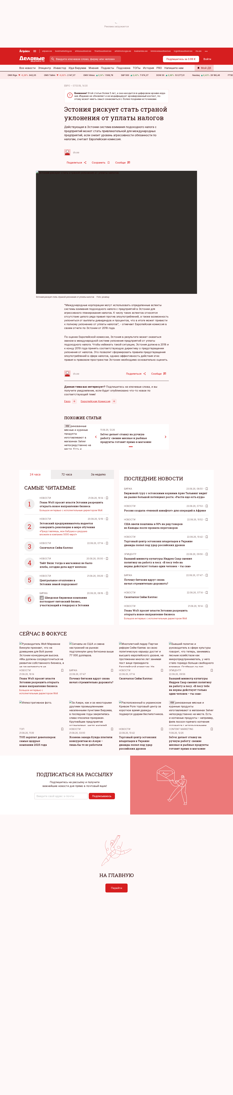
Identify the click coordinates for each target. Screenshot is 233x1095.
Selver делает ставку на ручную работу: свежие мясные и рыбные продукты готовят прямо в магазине (125, 438)
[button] (61, 796)
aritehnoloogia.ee (123, 51)
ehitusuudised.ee (83, 51)
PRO (159, 68)
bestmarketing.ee (63, 51)
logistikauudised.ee (183, 51)
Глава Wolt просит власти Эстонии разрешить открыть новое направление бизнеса (39, 682)
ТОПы (136, 68)
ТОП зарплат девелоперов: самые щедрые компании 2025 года (37, 740)
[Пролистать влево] (96, 437)
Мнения (93, 68)
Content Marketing (181, 729)
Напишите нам (173, 68)
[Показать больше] (206, 51)
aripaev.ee (47, 51)
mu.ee (198, 51)
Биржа (44, 593)
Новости (45, 498)
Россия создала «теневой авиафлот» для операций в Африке (165, 510)
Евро (67, 401)
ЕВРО (67, 85)
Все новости (27, 68)
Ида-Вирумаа (77, 68)
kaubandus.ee (141, 51)
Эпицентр (44, 68)
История (148, 68)
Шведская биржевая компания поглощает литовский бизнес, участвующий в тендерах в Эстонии (64, 601)
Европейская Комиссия (95, 401)
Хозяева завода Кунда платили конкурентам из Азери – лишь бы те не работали (90, 740)
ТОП (21, 729)
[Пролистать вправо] (165, 437)
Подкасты (107, 68)
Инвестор (59, 68)
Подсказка (123, 68)
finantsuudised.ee (102, 51)
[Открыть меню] (34, 51)
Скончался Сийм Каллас (56, 547)
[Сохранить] (107, 498)
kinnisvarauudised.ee (161, 51)
